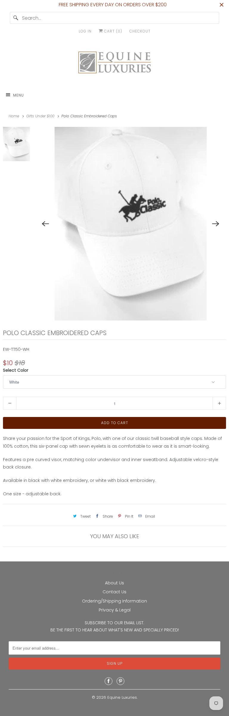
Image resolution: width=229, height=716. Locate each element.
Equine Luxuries (122, 697)
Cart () (112, 31)
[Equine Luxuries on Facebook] (108, 681)
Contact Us (114, 592)
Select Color (15, 370)
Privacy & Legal (115, 610)
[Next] (215, 223)
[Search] (16, 18)
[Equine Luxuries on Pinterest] (120, 681)
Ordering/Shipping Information (114, 601)
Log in (85, 31)
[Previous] (45, 223)
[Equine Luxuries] (114, 64)
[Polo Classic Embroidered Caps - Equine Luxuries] (130, 223)
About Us (114, 583)
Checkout (140, 31)
